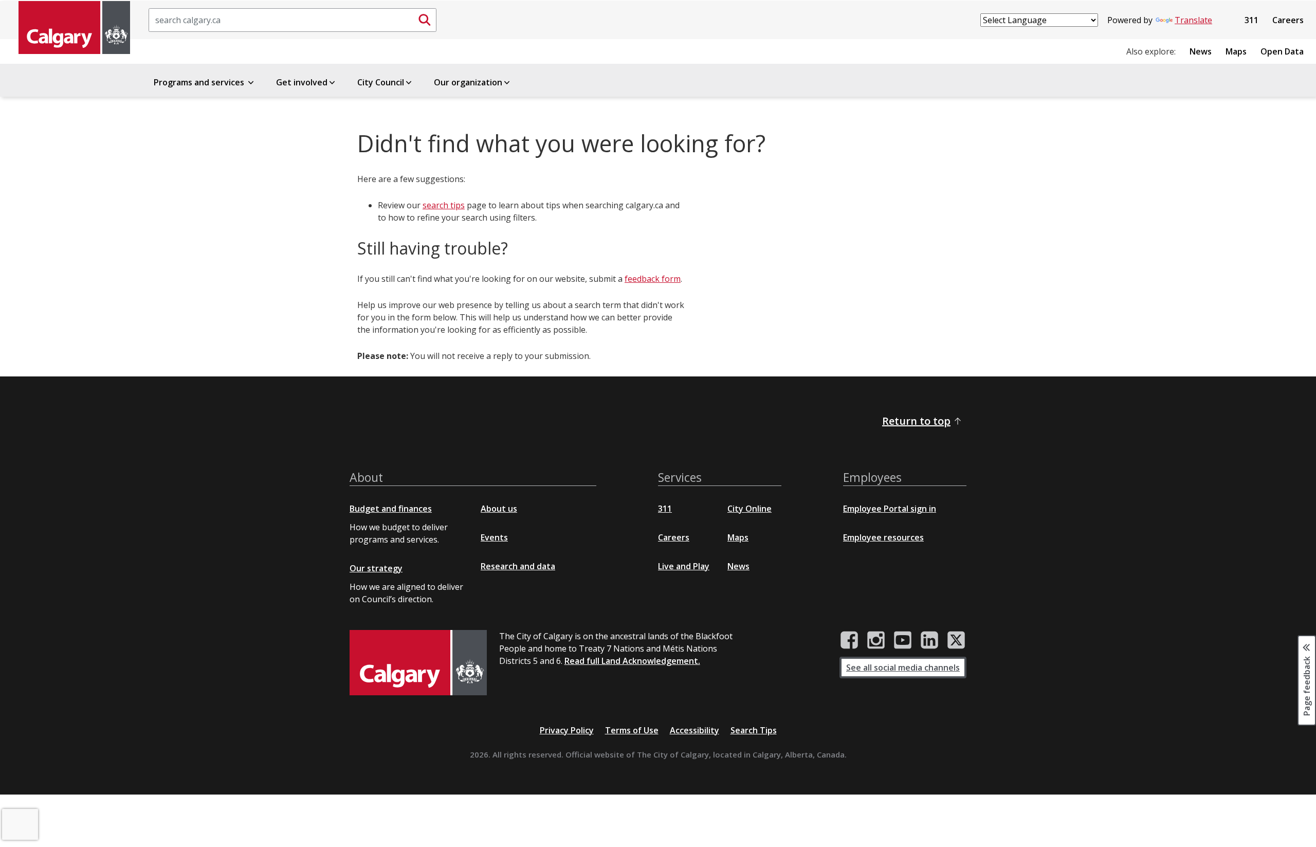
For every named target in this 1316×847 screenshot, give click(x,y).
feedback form (653, 278)
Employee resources (883, 537)
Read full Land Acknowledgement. (632, 660)
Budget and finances (391, 508)
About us (499, 508)
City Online (749, 508)
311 (1251, 20)
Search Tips (753, 730)
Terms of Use (632, 730)
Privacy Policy (567, 730)
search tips (444, 205)
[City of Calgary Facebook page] (849, 640)
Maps (1236, 51)
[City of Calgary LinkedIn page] (929, 640)
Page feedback (1306, 685)
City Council (380, 82)
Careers (1288, 20)
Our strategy (376, 568)
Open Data (1282, 51)
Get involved (301, 82)
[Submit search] (424, 20)
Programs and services (200, 82)
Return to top (916, 421)
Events (494, 537)
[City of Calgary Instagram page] (876, 640)
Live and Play (683, 566)
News (1201, 51)
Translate (1193, 20)
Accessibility (694, 730)
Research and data (518, 566)
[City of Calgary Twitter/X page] (956, 640)
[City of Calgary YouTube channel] (902, 640)
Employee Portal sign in (889, 508)
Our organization (468, 82)
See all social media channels (903, 667)
